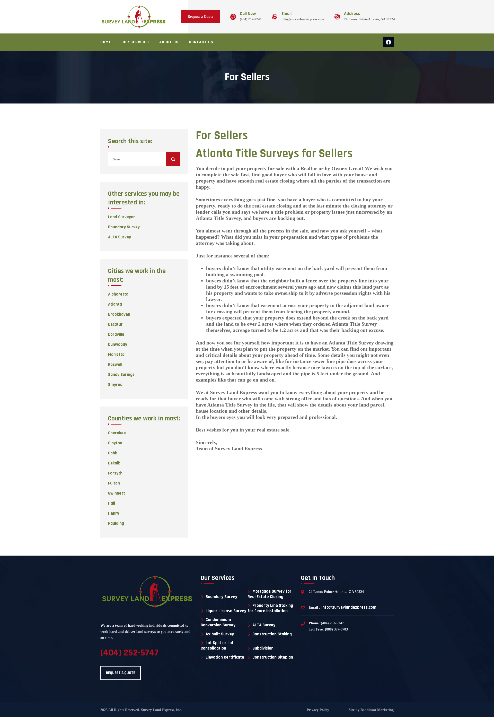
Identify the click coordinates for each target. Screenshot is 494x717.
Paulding (116, 523)
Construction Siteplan (272, 657)
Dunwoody (117, 344)
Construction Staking (272, 634)
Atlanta (115, 304)
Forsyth (115, 473)
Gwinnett (116, 493)
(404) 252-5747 (251, 19)
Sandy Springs (121, 374)
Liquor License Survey (226, 611)
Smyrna (115, 384)
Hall (111, 503)
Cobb (112, 453)
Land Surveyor (121, 217)
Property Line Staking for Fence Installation (270, 608)
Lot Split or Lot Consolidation (217, 645)
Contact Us (201, 42)
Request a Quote (200, 17)
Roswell (115, 364)
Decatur (115, 324)
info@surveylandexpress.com (302, 19)
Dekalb (114, 463)
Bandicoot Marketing (376, 710)
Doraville (116, 334)
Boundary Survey (124, 227)
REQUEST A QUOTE (120, 672)
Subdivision (263, 648)
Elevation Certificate (225, 657)
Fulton (114, 483)
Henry (113, 513)
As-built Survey (220, 634)
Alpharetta (118, 294)
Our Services (135, 42)
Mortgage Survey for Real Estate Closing (270, 594)
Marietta (116, 354)
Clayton (115, 443)
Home (105, 42)
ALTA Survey (119, 237)
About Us (169, 42)
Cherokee (117, 433)
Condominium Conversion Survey (218, 622)
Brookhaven (119, 314)
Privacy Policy (318, 710)
